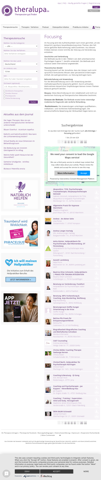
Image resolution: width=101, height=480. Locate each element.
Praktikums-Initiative (80, 27)
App (59, 3)
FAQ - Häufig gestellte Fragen (75, 3)
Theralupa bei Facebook (28, 433)
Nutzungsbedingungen (45, 433)
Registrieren (94, 11)
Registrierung (94, 3)
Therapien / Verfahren (30, 27)
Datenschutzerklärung (62, 433)
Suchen (33, 102)
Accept (84, 173)
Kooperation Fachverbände (90, 433)
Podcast (45, 27)
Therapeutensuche (10, 27)
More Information (66, 173)
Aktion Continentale (48, 435)
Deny (27, 471)
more (86, 471)
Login (96, 7)
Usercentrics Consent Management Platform (77, 179)
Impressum (75, 433)
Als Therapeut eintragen (9, 433)
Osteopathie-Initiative (60, 27)
